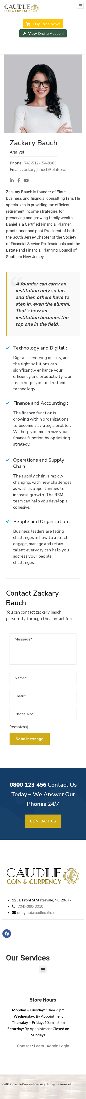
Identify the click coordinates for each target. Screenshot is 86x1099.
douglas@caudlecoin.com (38, 912)
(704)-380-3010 (29, 906)
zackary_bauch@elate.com (45, 169)
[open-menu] (80, 6)
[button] (43, 969)
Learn (39, 1046)
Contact (24, 1046)
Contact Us (43, 821)
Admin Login (58, 1046)
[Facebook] (6, 933)
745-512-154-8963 (40, 163)
